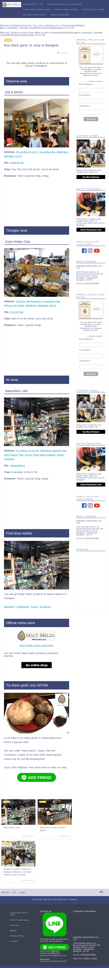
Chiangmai (22, 607)
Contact (14, 941)
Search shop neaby (19, 920)
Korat (34, 607)
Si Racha (45, 607)
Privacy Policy (17, 936)
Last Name (85, 106)
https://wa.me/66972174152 (53, 961)
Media (13, 931)
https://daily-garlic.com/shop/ (36, 645)
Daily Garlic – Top (33, 4)
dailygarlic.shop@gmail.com (53, 955)
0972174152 (46, 952)
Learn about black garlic (37, 9)
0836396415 (18, 465)
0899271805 (46, 953)
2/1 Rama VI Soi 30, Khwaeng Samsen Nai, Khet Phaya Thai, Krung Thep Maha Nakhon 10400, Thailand (35, 454)
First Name (85, 95)
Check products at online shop (64, 4)
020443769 (17, 162)
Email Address (87, 84)
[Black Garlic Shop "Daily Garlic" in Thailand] (12, 6)
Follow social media (93, 9)
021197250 (17, 312)
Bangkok (8, 40)
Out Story (15, 925)
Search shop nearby (66, 9)
